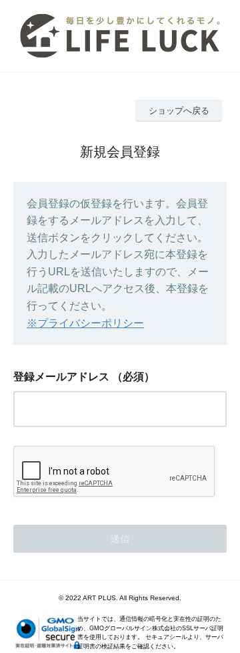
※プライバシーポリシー (85, 323)
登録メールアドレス (61, 376)
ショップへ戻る (179, 111)
